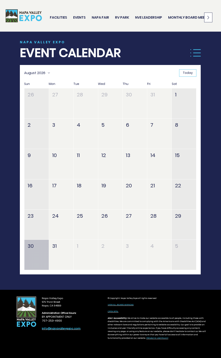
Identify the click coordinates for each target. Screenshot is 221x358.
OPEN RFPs (113, 311)
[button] (36, 103)
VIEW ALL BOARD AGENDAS (121, 304)
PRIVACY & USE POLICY (157, 338)
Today (188, 73)
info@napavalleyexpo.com (61, 328)
